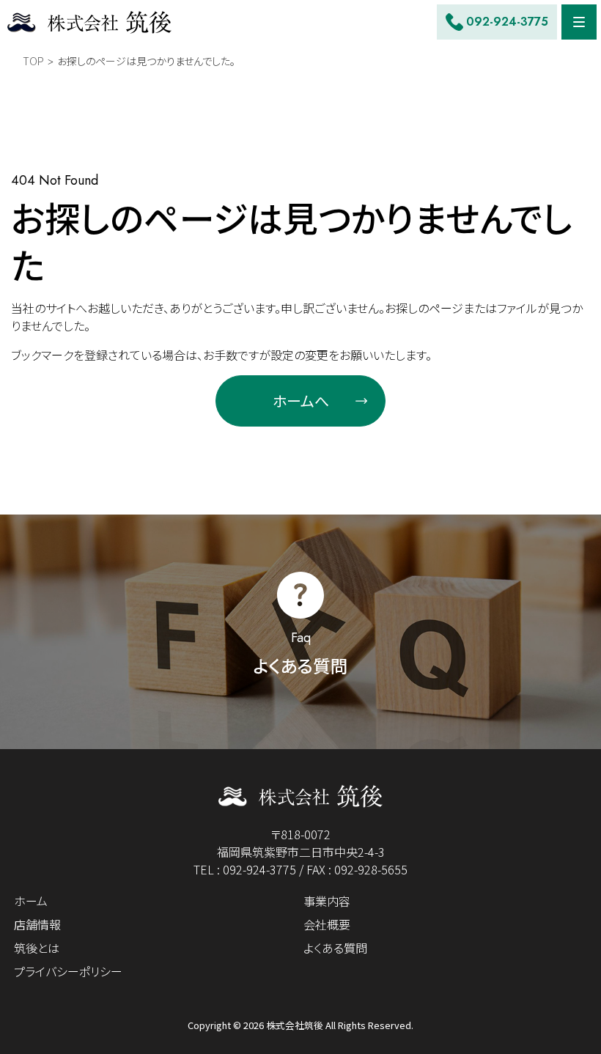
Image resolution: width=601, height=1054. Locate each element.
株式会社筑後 (294, 1025)
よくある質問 (335, 948)
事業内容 (326, 901)
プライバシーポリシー (68, 971)
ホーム (31, 901)
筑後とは (36, 948)
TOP (33, 61)
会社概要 (326, 924)
